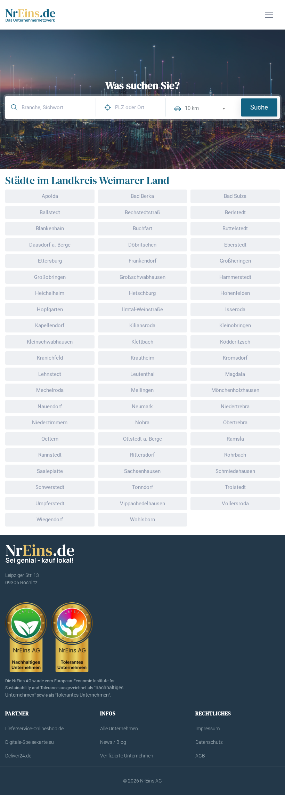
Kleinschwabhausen (50, 342)
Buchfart (142, 228)
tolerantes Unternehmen (83, 695)
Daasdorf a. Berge (50, 245)
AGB (200, 755)
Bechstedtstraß (142, 212)
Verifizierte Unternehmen (126, 755)
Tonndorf (142, 487)
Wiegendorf (49, 519)
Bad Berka (142, 196)
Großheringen (235, 261)
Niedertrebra (235, 406)
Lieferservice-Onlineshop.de (34, 728)
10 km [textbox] (192, 108)
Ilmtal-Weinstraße (142, 309)
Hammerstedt (235, 277)
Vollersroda (235, 503)
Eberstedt (235, 245)
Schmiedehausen (235, 471)
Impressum (207, 728)
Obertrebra (235, 422)
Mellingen (142, 390)
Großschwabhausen (142, 277)
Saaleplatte (50, 471)
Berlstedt (235, 212)
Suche (259, 107)
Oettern (49, 439)
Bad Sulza (235, 196)
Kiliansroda (142, 325)
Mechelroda (50, 390)
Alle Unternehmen (119, 728)
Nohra (142, 422)
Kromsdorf (235, 358)
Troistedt (235, 487)
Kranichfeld (50, 358)
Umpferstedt (49, 503)
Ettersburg (50, 261)
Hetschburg (142, 293)
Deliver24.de (18, 755)
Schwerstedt (49, 487)
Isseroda (235, 309)
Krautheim (142, 358)
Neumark (142, 406)
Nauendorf (50, 406)
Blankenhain (50, 228)
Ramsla (235, 439)
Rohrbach (235, 455)
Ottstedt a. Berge (142, 439)
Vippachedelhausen (142, 503)
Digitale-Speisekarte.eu (29, 742)
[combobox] (208, 107)
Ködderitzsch (235, 342)
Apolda (50, 196)
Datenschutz (209, 742)
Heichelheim (49, 293)
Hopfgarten (50, 309)
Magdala (235, 374)
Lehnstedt (49, 374)
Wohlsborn (142, 519)
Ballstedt (50, 212)
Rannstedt (50, 455)
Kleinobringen (235, 325)
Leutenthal (142, 374)
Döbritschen (142, 245)
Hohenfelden (235, 293)
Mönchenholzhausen (235, 390)
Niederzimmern (49, 422)
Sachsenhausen (142, 471)
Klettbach (142, 342)
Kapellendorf (49, 325)
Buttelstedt (235, 228)
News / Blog (113, 742)
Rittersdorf (142, 455)
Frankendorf (142, 261)
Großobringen (50, 277)
